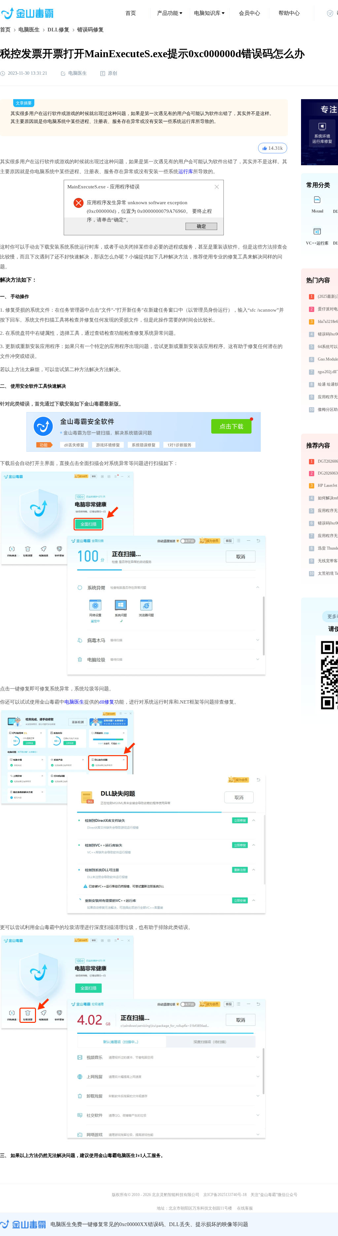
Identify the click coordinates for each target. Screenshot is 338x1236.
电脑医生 (29, 29)
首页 (130, 13)
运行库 (185, 171)
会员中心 (249, 13)
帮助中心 (289, 13)
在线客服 (245, 1208)
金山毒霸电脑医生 (116, 1155)
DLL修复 (58, 29)
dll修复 (106, 702)
